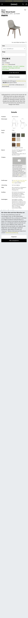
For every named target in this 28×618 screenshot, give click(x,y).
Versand (6, 64)
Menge (3, 51)
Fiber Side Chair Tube (17, 180)
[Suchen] (23, 4)
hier (19, 175)
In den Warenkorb (14, 72)
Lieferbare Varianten (14, 77)
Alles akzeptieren (14, 240)
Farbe (3, 45)
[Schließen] (26, 1)
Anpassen (14, 236)
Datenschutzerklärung (12, 232)
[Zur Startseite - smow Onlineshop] (14, 4)
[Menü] (2, 4)
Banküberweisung (21, 81)
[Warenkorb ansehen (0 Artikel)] (26, 4)
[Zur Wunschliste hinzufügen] (25, 10)
